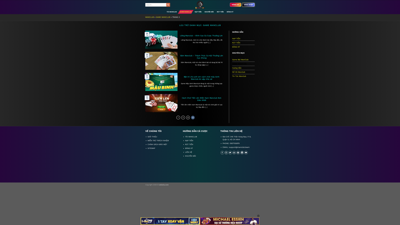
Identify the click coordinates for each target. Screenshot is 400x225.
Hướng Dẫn (236, 68)
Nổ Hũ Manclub (238, 72)
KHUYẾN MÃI (209, 12)
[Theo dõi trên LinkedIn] (242, 152)
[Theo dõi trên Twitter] (230, 152)
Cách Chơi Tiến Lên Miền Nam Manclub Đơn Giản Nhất (201, 99)
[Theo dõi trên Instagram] (226, 152)
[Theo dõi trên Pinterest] (238, 152)
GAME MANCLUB (186, 12)
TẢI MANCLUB (172, 12)
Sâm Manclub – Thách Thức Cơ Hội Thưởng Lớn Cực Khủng (201, 57)
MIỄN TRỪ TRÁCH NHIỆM (158, 140)
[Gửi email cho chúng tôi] (234, 152)
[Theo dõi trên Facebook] (222, 152)
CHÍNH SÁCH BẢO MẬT (157, 144)
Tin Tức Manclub (239, 76)
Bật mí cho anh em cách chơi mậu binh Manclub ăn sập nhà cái (201, 78)
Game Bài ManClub (240, 60)
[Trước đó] (178, 117)
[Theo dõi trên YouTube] (246, 152)
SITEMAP (151, 148)
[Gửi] (168, 5)
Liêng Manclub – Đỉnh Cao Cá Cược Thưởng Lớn (201, 36)
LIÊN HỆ (188, 152)
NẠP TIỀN (198, 12)
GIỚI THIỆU (152, 137)
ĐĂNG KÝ (230, 12)
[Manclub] (200, 4)
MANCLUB (149, 17)
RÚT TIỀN (220, 12)
